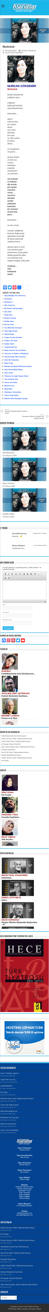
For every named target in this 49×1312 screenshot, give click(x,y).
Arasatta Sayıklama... (10, 817)
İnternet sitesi (7, 620)
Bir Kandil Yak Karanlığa (13, 308)
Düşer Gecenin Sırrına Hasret (15, 350)
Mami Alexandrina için (8, 1111)
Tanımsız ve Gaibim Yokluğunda (16, 353)
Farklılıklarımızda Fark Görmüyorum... (18, 674)
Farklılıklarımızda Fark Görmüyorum (14, 1247)
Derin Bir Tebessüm (11, 360)
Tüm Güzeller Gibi (11, 379)
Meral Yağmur (8, 837)
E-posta (6, 612)
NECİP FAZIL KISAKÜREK (14, 875)
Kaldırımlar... (6, 878)
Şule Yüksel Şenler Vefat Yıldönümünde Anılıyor (19, 1285)
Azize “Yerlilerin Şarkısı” (9, 1073)
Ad (4, 605)
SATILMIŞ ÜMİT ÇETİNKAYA (15, 693)
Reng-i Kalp (8, 363)
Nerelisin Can (9, 386)
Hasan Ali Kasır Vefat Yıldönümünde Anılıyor (17, 1228)
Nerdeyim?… (9, 302)
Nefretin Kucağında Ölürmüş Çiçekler (18, 366)
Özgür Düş (8, 315)
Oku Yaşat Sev (9, 305)
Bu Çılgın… (4, 1092)
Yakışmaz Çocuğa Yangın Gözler (16, 376)
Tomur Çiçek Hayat (11, 395)
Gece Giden (8, 373)
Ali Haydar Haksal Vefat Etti (11, 1278)
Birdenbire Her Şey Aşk (9, 1117)
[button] (5, 573)
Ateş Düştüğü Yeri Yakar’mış (14, 295)
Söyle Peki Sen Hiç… (8, 1080)
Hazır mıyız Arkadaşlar (9, 1130)
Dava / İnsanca (8, 483)
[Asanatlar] (24, 7)
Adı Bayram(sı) (9, 453)
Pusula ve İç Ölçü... (9, 718)
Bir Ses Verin (9, 324)
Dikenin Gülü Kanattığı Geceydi (15, 398)
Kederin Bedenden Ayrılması (11, 1272)
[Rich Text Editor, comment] (24, 590)
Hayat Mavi (8, 389)
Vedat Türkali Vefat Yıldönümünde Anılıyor (16, 1266)
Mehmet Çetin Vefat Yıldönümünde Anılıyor (17, 1099)
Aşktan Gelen (9, 344)
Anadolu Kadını (8, 514)
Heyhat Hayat (9, 334)
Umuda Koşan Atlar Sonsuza (15, 357)
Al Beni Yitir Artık (10, 341)
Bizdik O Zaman (10, 318)
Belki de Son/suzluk (8, 1124)
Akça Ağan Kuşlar (10, 331)
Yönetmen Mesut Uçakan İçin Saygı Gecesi (33, 416)
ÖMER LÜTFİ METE (11, 897)
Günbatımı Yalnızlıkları (12, 392)
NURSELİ (6, 671)
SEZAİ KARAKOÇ (10, 920)
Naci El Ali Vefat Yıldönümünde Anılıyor (15, 1253)
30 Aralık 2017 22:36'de (39, 533)
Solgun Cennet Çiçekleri (13, 337)
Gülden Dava (9, 321)
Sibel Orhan (7, 792)
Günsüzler (8, 299)
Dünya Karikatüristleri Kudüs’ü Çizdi (16, 411)
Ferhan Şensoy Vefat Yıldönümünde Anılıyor (17, 1240)
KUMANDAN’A (6, 1086)
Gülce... (4, 900)
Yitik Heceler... (7, 839)
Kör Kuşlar (4, 1234)
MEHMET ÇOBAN (10, 716)
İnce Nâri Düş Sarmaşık (13, 328)
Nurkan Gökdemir (28, 51)
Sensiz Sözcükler (10, 382)
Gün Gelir (8, 312)
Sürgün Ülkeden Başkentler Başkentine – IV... (19, 923)
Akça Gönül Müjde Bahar (13, 369)
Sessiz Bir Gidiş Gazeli (9, 1105)
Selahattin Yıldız (9, 814)
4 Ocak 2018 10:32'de (40, 545)
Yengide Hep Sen (10, 347)
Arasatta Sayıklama (8, 1259)
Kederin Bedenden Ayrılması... (15, 696)
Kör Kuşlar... (6, 795)
